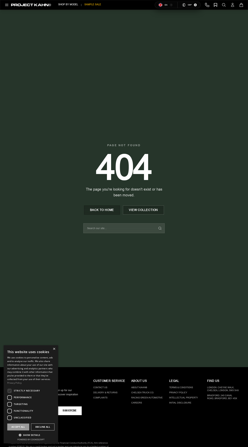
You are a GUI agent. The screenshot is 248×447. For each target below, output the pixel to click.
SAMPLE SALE (92, 4)
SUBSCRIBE (69, 411)
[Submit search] (160, 228)
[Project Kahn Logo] (31, 5)
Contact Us (100, 387)
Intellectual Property (183, 397)
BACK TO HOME (102, 209)
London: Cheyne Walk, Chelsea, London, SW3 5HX (223, 389)
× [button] (54, 349)
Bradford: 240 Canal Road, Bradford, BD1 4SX (222, 397)
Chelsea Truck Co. (142, 392)
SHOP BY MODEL (68, 4)
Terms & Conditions (181, 387)
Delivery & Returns (105, 392)
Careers (136, 402)
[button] (30, 435)
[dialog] (31, 394)
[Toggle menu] (7, 5)
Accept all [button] (18, 426)
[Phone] (207, 5)
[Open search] (224, 5)
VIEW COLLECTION (143, 209)
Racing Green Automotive (147, 397)
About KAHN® (139, 387)
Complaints (100, 397)
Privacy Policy (178, 392)
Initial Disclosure (180, 402)
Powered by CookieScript (30, 439)
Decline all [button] (42, 426)
